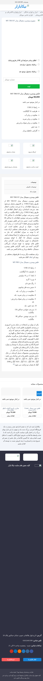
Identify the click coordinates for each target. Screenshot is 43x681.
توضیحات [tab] (33, 182)
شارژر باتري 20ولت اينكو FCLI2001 (11, 409)
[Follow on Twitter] (23, 651)
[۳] (14, 364)
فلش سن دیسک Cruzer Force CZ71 (32, 409)
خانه (41, 12)
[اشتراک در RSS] (19, 651)
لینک (30, 257)
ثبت (28, 86)
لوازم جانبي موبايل (26, 15)
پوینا (18, 672)
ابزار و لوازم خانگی (30, 12)
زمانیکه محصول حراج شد (28, 64)
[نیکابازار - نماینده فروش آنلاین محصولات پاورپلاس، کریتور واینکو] (21, 8)
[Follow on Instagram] (27, 651)
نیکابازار (26, 675)
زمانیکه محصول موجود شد (28, 71)
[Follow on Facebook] (31, 651)
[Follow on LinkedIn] (15, 651)
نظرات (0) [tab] (33, 191)
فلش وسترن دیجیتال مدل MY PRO (26, 262)
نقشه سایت (13, 672)
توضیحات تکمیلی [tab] (31, 187)
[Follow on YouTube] (11, 651)
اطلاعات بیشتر (32, 416)
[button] (40, 7)
